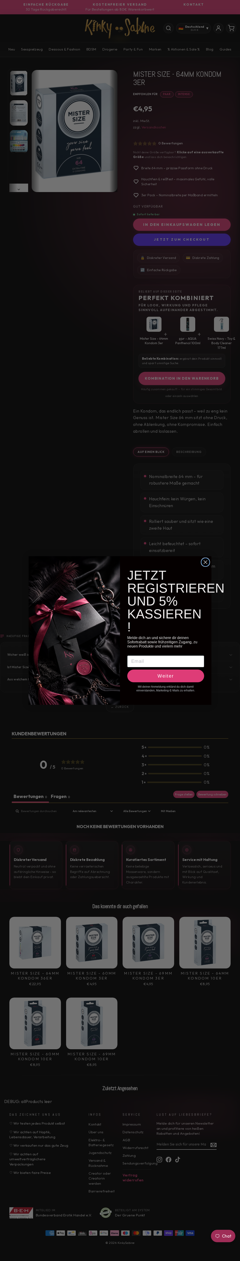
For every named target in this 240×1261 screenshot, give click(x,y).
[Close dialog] (205, 562)
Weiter (166, 676)
